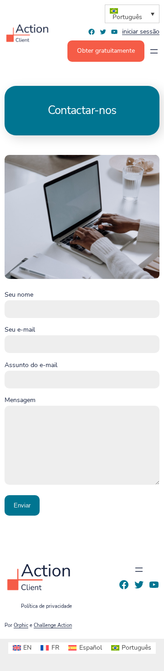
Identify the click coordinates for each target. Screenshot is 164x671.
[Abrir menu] (154, 51)
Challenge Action (53, 625)
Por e (38, 625)
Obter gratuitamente (106, 50)
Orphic (21, 625)
